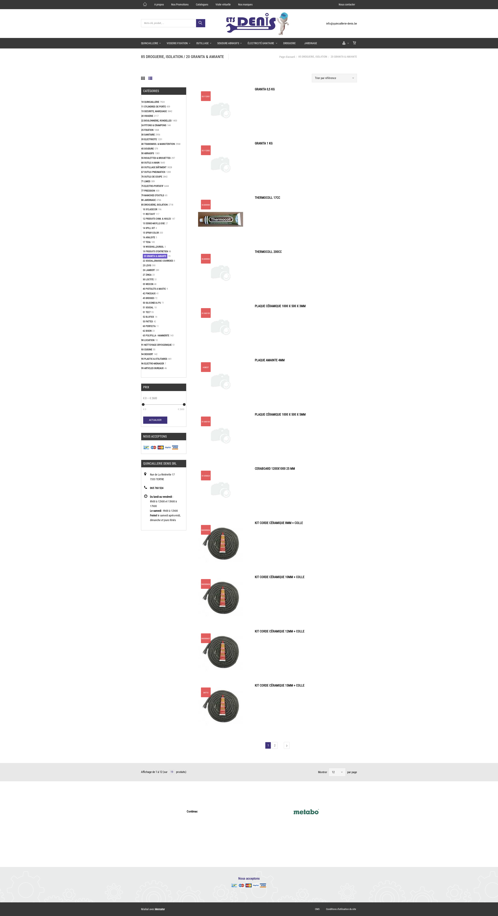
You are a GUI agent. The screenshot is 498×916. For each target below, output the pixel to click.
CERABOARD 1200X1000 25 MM (275, 468)
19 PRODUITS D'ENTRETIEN (155, 251)
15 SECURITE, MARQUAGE (154, 111)
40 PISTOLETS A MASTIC (154, 288)
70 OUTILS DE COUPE (151, 176)
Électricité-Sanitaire (261, 43)
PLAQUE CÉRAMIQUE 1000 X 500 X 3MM (280, 306)
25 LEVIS (147, 265)
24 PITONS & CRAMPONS (153, 125)
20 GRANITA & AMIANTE (155, 256)
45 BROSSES (148, 298)
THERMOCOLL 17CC (267, 198)
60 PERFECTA (149, 326)
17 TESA (147, 242)
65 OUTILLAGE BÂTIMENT (154, 167)
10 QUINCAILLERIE (150, 101)
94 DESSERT (147, 354)
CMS (317, 909)
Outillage (202, 43)
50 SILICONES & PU (152, 303)
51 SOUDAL (148, 307)
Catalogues (202, 4)
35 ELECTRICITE (149, 139)
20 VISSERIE (147, 115)
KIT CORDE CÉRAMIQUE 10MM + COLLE (279, 577)
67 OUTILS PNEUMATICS (153, 172)
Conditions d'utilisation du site (341, 909)
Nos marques (245, 4)
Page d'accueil (287, 56)
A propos (159, 4)
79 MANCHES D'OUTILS (152, 195)
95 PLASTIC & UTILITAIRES (154, 358)
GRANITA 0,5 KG (265, 89)
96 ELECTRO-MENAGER (152, 363)
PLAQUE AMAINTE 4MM (270, 360)
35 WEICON (148, 284)
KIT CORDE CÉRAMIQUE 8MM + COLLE (279, 523)
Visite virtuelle (223, 4)
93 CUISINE (146, 349)
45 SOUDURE (147, 148)
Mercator (160, 909)
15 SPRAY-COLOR (151, 232)
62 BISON (147, 331)
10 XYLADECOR (150, 209)
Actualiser (155, 419)
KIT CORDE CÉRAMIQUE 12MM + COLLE (279, 631)
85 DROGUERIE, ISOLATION (312, 56)
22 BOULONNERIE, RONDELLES (156, 120)
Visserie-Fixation (177, 43)
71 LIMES (145, 181)
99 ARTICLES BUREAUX (152, 368)
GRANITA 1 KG (264, 143)
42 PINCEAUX (149, 293)
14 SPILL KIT (149, 228)
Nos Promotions (180, 4)
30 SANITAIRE (148, 134)
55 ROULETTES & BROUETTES (156, 157)
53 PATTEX (148, 321)
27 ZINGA (147, 274)
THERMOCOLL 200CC (268, 252)
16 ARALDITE (149, 237)
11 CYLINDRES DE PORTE (153, 106)
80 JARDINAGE (148, 200)
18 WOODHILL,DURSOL (153, 246)
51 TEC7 (147, 312)
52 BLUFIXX (148, 317)
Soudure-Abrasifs (228, 43)
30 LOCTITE (148, 279)
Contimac (192, 811)
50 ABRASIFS (147, 153)
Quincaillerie (149, 43)
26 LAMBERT (149, 270)
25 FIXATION (147, 129)
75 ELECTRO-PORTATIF (152, 186)
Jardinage (310, 43)
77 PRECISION (148, 190)
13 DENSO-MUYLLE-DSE (154, 223)
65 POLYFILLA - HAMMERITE (156, 335)
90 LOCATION (147, 340)
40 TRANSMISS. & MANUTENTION (158, 143)
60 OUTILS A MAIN (150, 162)
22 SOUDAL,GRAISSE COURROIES (158, 260)
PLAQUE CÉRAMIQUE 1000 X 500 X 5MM (280, 414)
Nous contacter (347, 4)
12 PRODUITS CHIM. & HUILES (157, 218)
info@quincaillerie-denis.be (341, 23)
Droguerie (289, 43)
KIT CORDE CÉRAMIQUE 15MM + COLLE (279, 685)
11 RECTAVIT (149, 214)
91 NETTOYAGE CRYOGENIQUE (156, 344)
